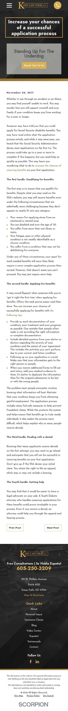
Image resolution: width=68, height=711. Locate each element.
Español (33, 636)
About (34, 609)
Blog (34, 625)
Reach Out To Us (34, 65)
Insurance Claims (34, 620)
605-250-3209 (34, 568)
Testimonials (34, 641)
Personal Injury (34, 614)
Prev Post (15, 527)
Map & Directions (34, 595)
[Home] (33, 5)
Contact (34, 647)
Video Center (34, 631)
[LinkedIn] (37, 661)
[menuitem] (18, 695)
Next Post (53, 527)
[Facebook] (30, 661)
